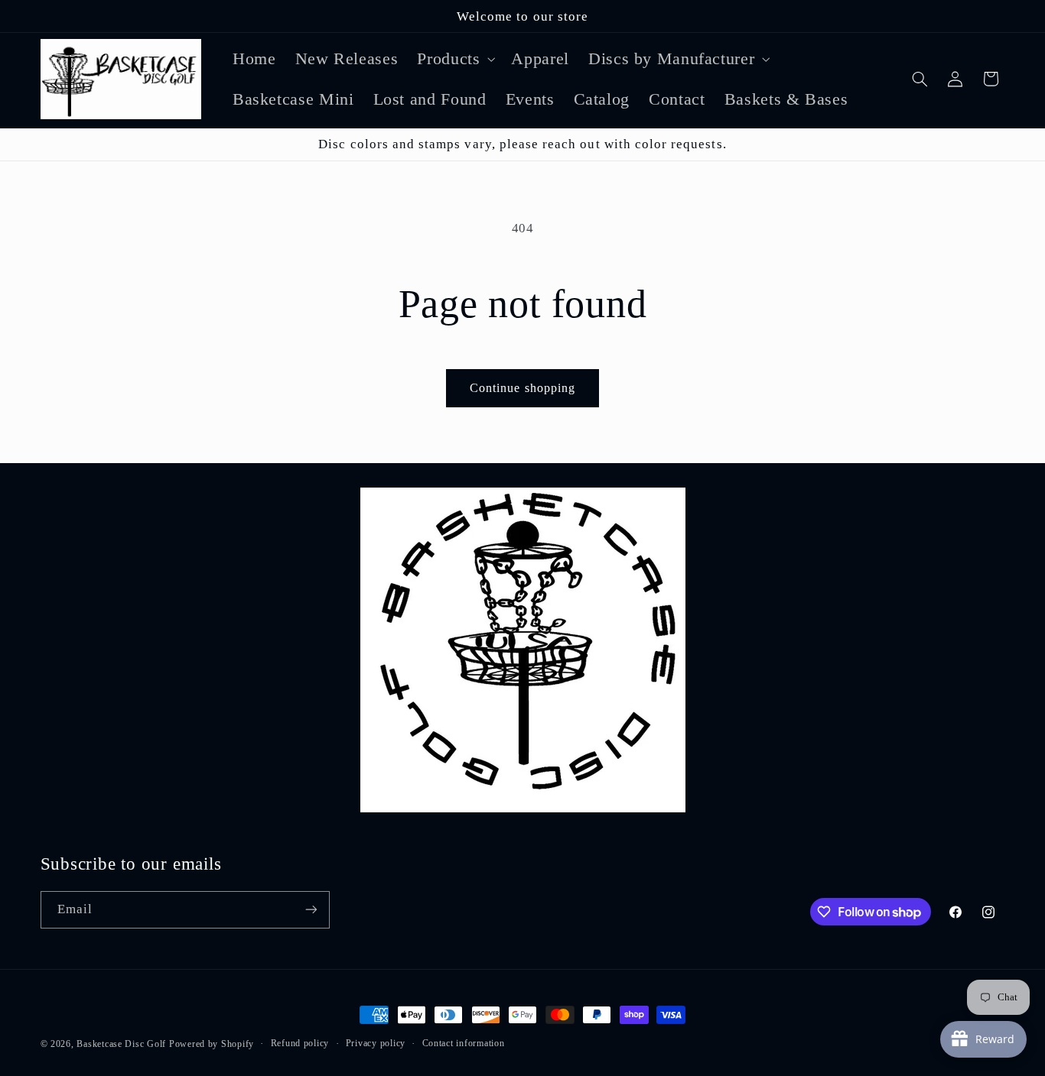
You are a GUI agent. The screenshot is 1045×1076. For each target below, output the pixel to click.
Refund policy (300, 1043)
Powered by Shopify (211, 1043)
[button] (455, 58)
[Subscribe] (310, 910)
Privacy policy (375, 1043)
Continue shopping (522, 387)
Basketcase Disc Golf (121, 1043)
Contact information (463, 1043)
